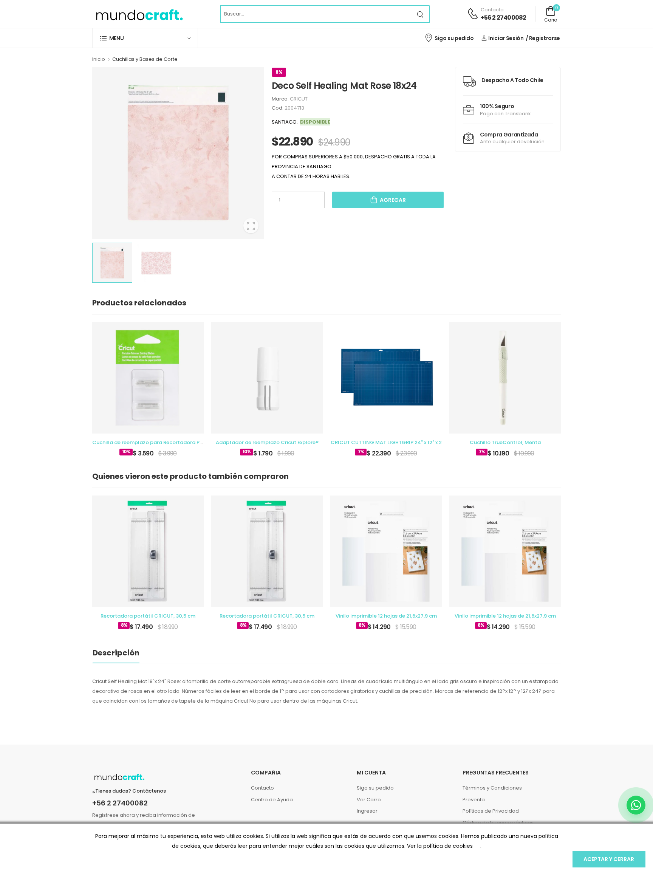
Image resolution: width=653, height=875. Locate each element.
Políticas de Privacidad (491, 811)
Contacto (262, 787)
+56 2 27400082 (503, 17)
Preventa (474, 799)
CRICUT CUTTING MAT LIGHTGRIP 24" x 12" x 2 (386, 442)
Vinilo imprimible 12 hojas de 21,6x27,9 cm (386, 615)
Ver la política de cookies (440, 846)
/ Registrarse (543, 38)
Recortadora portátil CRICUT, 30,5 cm (148, 615)
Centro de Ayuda (272, 799)
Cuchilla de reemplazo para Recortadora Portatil (153, 442)
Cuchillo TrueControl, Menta (505, 442)
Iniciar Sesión (505, 38)
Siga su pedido (454, 38)
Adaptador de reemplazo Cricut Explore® (267, 442)
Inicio (98, 59)
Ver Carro (369, 799)
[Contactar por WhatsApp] (636, 805)
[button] (145, 38)
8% (278, 72)
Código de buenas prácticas (498, 822)
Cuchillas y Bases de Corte (145, 59)
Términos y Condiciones (492, 787)
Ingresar (367, 811)
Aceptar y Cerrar (608, 859)
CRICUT (299, 98)
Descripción (116, 652)
